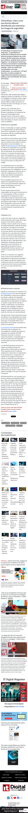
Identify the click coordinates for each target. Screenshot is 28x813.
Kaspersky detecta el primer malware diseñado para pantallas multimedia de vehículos (5, 451)
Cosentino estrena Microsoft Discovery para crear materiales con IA (22, 498)
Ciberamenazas (15, 422)
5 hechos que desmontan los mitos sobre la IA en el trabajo (13, 724)
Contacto (6, 780)
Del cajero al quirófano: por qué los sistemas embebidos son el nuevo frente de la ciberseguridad (13, 747)
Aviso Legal (6, 774)
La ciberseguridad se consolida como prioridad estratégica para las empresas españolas (6, 546)
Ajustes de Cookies (7, 777)
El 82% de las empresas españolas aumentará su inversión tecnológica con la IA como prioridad (5, 500)
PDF (16, 706)
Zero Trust (19, 425)
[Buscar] (3, 2)
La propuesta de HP (7, 327)
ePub (21, 706)
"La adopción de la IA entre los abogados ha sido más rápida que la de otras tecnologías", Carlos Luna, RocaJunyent (13, 638)
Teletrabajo (23, 422)
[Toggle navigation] (3, 12)
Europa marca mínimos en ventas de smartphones (5, 520)
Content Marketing (10, 425)
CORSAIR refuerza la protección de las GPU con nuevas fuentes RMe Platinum (13, 449)
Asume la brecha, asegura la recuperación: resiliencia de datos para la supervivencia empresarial (14, 563)
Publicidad (21, 780)
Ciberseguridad (5, 422)
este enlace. (23, 89)
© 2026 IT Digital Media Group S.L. (14, 772)
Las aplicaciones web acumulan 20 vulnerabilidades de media (15, 498)
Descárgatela (24, 8)
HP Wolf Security (13, 146)
